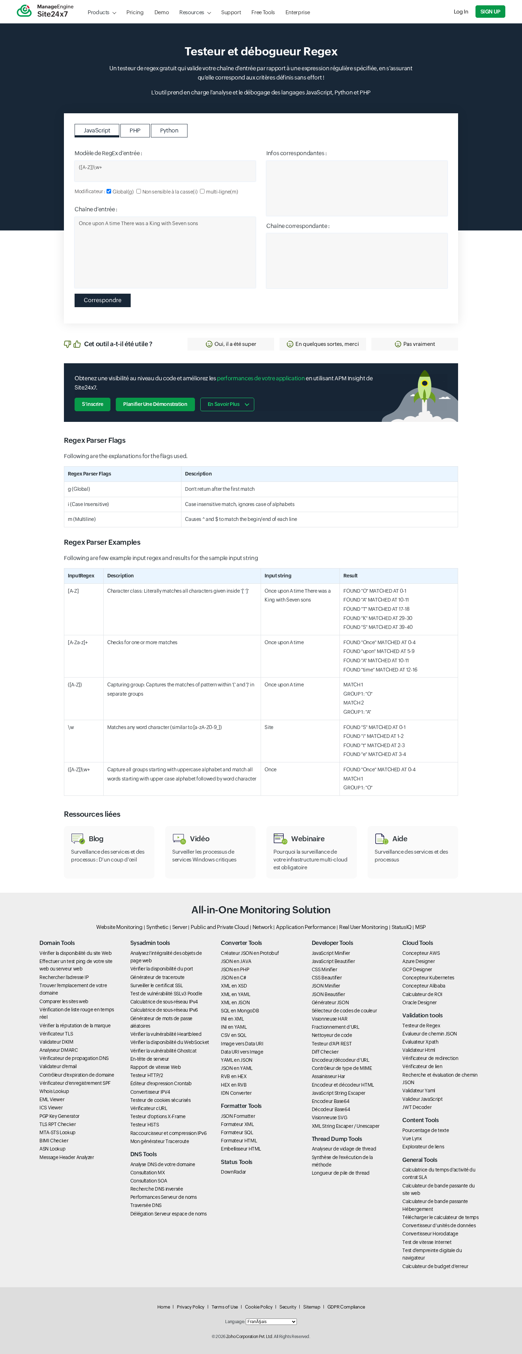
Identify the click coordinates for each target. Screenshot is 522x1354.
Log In (461, 12)
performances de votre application (261, 378)
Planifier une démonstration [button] (155, 404)
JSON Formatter (238, 1116)
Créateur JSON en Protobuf (250, 953)
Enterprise (298, 12)
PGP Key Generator (59, 1116)
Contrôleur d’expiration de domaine (76, 1075)
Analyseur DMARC (58, 1050)
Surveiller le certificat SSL (156, 985)
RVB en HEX (233, 1076)
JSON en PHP (235, 969)
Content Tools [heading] (420, 1120)
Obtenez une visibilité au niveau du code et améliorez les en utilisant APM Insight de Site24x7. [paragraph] (224, 383)
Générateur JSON (330, 1002)
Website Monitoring (119, 927)
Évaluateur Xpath (420, 1042)
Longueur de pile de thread (341, 1173)
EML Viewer (51, 1099)
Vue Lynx (412, 1138)
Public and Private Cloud (220, 927)
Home (163, 1307)
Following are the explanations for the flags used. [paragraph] (125, 456)
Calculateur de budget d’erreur (435, 1266)
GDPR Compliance (346, 1307)
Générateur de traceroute (157, 977)
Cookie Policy (258, 1307)
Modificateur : (90, 191)
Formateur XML (237, 1124)
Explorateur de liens (423, 1146)
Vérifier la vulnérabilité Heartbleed (166, 1034)
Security (287, 1307)
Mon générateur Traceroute (159, 1141)
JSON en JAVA (236, 961)
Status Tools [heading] (236, 1162)
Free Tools (262, 12)
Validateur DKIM (56, 1042)
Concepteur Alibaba (423, 986)
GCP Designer (417, 969)
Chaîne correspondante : (298, 226)
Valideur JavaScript (422, 1099)
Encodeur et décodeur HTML (343, 1085)
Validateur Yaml (418, 1090)
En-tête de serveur (149, 1059)
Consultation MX (147, 1172)
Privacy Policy (191, 1307)
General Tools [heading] (419, 1160)
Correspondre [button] (102, 300)
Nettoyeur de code (332, 1035)
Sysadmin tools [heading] (150, 943)
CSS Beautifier (327, 977)
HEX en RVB (233, 1085)
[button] (230, 344)
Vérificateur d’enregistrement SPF (75, 1083)
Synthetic (157, 927)
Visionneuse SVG (329, 1117)
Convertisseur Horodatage (430, 1233)
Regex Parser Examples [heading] (102, 542)
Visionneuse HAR (330, 1019)
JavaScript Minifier (331, 953)
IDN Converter (236, 1093)
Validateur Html (418, 1050)
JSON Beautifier (328, 994)
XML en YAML (235, 994)
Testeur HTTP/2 (146, 1075)
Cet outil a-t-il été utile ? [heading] (118, 344)
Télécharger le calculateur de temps (440, 1217)
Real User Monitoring (363, 927)
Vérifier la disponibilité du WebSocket (169, 1042)
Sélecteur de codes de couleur (344, 1010)
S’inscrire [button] (92, 404)
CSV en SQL (233, 1035)
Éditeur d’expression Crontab (161, 1083)
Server (179, 927)
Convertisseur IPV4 (150, 1092)
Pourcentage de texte (425, 1130)
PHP (135, 130)
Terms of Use (225, 1307)
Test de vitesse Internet (426, 1242)
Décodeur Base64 (331, 1109)
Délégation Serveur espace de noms (168, 1214)
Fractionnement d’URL (335, 1027)
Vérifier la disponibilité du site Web (75, 953)
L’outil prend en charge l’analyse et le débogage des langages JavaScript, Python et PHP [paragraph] (261, 92)
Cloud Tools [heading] (417, 943)
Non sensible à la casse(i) (169, 192)
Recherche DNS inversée (156, 1189)
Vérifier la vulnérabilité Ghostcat (163, 1051)
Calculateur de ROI (422, 994)
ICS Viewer (50, 1107)
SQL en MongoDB (240, 1010)
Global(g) (123, 192)
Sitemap (311, 1307)
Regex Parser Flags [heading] (95, 440)
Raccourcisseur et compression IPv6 (168, 1133)
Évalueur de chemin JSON (429, 1034)
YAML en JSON (236, 1060)
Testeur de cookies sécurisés (160, 1100)
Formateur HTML (239, 1140)
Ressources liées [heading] (92, 814)
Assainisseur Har (328, 1076)
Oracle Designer (419, 1002)
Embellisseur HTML (241, 1149)
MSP (420, 927)
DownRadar (233, 1172)
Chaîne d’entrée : (96, 209)
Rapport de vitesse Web (155, 1067)
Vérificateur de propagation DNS (74, 1058)
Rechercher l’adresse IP (64, 977)
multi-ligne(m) (222, 192)
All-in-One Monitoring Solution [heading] (260, 909)
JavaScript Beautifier (333, 961)
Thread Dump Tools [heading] (337, 1139)
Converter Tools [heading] (241, 943)
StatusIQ (402, 927)
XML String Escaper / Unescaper (346, 1126)
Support (231, 12)
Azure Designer (418, 961)
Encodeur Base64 (330, 1101)
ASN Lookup (52, 1149)
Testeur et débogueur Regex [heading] (261, 51)
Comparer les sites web (63, 1001)
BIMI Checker (54, 1140)
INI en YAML (233, 1027)
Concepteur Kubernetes (428, 977)
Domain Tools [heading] (57, 943)
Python (169, 130)
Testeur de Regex (421, 1025)
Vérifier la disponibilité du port (161, 969)
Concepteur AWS (421, 953)
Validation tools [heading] (422, 1015)
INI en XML (232, 1019)
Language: (235, 1321)
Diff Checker (325, 1052)
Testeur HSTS (144, 1124)
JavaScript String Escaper (338, 1093)
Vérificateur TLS (56, 1034)
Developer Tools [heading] (332, 943)
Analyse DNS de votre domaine (162, 1164)
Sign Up (490, 12)
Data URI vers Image (242, 1052)
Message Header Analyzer (66, 1157)
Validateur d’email (58, 1066)
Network (262, 927)
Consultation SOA (148, 1181)
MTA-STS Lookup (57, 1132)
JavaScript (97, 130)
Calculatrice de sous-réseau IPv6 (164, 1010)
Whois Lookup (54, 1091)
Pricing (134, 12)
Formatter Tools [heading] (241, 1106)
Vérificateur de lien (422, 1066)
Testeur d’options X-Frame (158, 1116)
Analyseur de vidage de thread (344, 1149)
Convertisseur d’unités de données (438, 1225)
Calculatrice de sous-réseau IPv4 (164, 1002)
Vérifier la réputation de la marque (74, 1025)
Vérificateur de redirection (430, 1058)
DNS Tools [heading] (143, 1154)
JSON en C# (233, 977)
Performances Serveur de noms (163, 1197)
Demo (161, 12)
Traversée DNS (146, 1205)
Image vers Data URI (242, 1043)
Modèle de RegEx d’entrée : (108, 153)
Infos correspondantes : (296, 153)
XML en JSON (235, 1002)
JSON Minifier (326, 986)
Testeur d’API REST (332, 1043)
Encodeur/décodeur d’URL (340, 1060)
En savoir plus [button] (224, 404)
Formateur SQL (237, 1132)
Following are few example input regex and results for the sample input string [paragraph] (161, 558)
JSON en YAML (236, 1068)
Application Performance (306, 927)
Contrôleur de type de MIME (342, 1068)
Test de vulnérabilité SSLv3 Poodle (166, 993)
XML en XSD (234, 986)
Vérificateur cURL (148, 1108)
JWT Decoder (416, 1107)
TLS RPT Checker (57, 1124)
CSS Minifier (324, 969)
